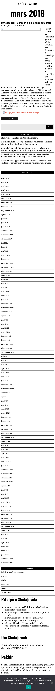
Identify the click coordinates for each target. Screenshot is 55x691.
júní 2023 (4, 283)
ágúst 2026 (5, 178)
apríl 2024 (5, 251)
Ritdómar (5, 584)
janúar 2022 (5, 340)
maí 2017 (4, 539)
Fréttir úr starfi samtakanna (12, 572)
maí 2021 (4, 364)
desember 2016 (7, 559)
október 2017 (6, 522)
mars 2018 (5, 502)
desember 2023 (7, 263)
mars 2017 (5, 547)
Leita (49, 127)
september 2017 (7, 526)
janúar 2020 (5, 421)
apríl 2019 (5, 453)
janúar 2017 (5, 555)
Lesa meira (9, 118)
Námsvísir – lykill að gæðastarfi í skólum (19, 138)
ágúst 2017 (5, 530)
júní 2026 (4, 182)
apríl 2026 (5, 190)
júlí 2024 (4, 243)
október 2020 (6, 393)
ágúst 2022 (5, 316)
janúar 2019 (5, 466)
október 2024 (6, 239)
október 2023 (6, 271)
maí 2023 (4, 287)
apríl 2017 (5, 543)
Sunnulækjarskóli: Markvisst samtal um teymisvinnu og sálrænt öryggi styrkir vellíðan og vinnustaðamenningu (26, 149)
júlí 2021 (4, 356)
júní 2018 (4, 490)
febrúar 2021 (6, 376)
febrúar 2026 (6, 198)
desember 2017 (7, 514)
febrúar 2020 (6, 417)
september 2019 (7, 437)
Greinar (4, 576)
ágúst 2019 (5, 441)
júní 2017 (4, 534)
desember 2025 (7, 202)
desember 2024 (7, 231)
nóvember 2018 (7, 474)
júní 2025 (4, 223)
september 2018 (7, 482)
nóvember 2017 (7, 518)
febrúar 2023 (6, 296)
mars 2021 (5, 372)
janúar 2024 (5, 259)
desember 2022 (7, 304)
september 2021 (7, 352)
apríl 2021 (5, 368)
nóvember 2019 (7, 429)
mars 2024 (5, 255)
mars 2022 (5, 332)
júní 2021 (4, 360)
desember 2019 (7, 425)
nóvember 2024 (7, 235)
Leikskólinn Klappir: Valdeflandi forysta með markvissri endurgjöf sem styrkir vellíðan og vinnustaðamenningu (26, 161)
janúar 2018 (5, 510)
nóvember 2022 (7, 308)
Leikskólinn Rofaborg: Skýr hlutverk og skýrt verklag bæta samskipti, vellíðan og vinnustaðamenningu (25, 155)
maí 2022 (4, 324)
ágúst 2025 (5, 215)
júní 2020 (4, 401)
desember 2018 (7, 470)
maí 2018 (4, 494)
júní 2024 (4, 247)
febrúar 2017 (6, 551)
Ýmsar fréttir (19, 26)
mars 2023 (5, 292)
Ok (28, 687)
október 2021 (6, 348)
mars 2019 (5, 458)
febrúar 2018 (6, 506)
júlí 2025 (4, 219)
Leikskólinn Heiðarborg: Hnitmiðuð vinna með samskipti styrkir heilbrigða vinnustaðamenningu (26, 143)
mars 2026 (5, 194)
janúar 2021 (5, 381)
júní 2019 (4, 445)
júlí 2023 (4, 279)
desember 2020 (7, 385)
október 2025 (6, 206)
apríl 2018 (5, 498)
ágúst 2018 (5, 486)
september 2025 (7, 211)
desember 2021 (7, 344)
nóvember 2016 (7, 563)
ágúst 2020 (5, 397)
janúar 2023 (5, 300)
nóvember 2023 (7, 267)
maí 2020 (5, 405)
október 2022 (6, 312)
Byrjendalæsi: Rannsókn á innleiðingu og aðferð (26, 22)
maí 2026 (5, 186)
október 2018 (6, 478)
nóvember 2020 (7, 389)
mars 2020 (5, 413)
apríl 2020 (5, 409)
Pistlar (4, 580)
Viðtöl (3, 588)
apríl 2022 (5, 328)
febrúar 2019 (6, 462)
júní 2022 (4, 320)
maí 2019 (4, 449)
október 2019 (6, 433)
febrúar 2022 (6, 336)
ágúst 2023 (5, 275)
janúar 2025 (5, 227)
